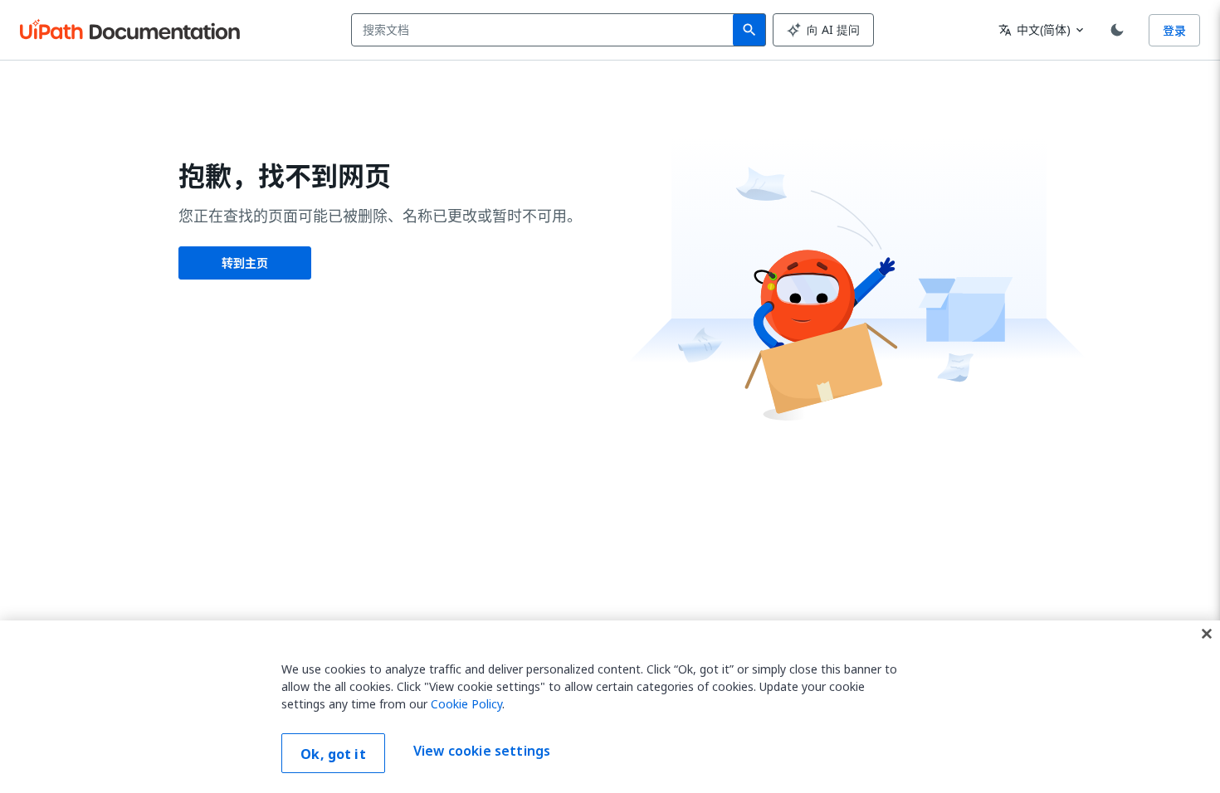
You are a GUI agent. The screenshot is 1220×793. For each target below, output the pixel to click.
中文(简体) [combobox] (1034, 29)
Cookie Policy (466, 704)
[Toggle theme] (1117, 29)
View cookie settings (481, 751)
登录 (1174, 30)
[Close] (1207, 634)
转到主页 (245, 262)
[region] (610, 706)
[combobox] (546, 30)
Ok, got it (333, 754)
